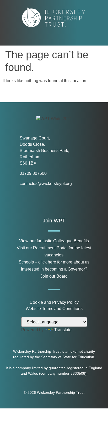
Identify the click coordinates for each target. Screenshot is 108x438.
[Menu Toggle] (54, 38)
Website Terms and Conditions (54, 308)
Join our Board (54, 276)
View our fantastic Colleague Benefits (54, 241)
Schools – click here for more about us (54, 262)
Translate (63, 330)
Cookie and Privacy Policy (54, 302)
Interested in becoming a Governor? (54, 269)
